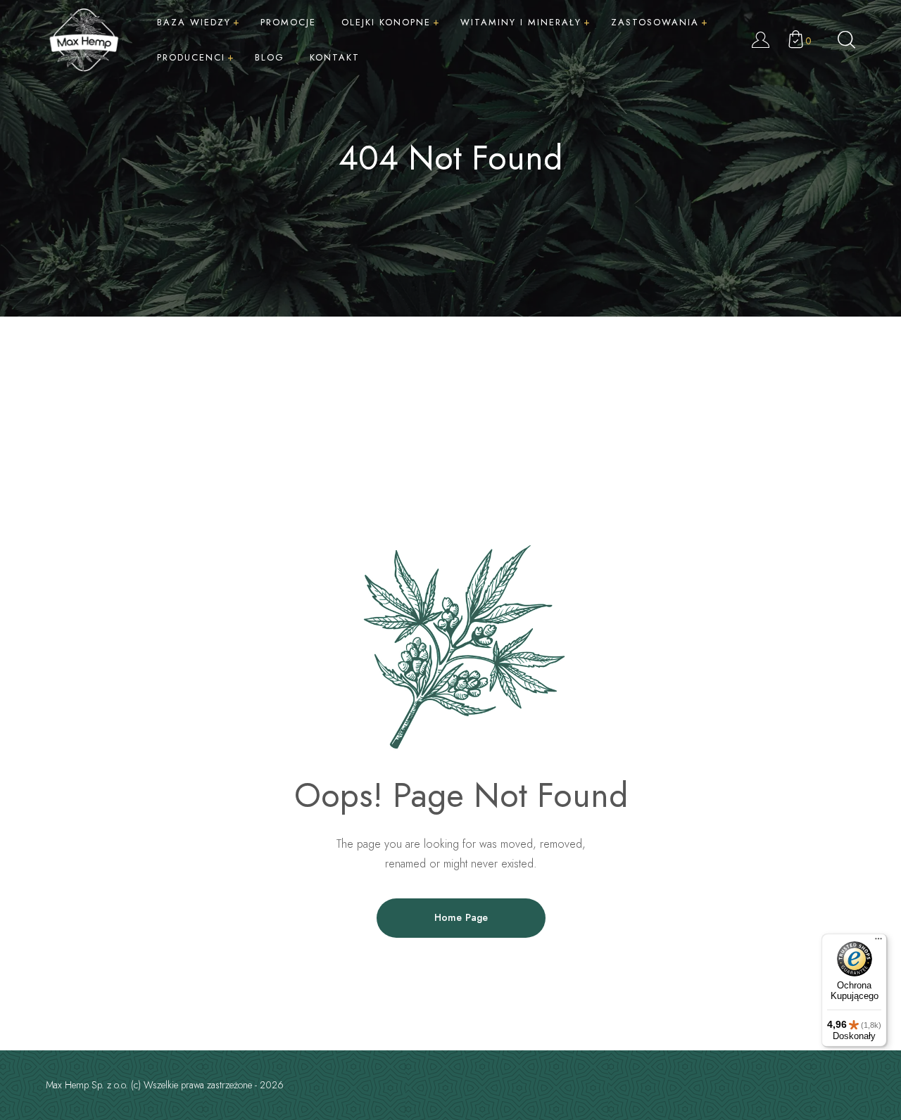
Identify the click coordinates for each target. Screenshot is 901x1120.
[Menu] (878, 942)
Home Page (461, 917)
